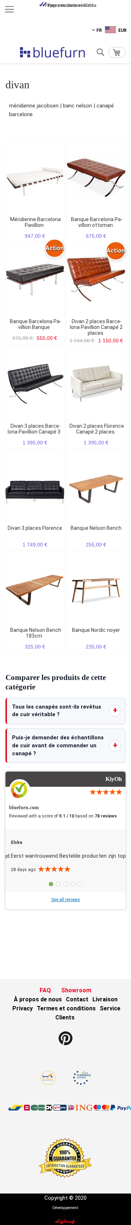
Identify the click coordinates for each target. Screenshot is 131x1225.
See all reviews (65, 899)
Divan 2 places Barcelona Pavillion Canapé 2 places (96, 327)
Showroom (76, 990)
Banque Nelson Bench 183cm (35, 633)
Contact (77, 999)
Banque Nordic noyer (96, 630)
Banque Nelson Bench (96, 528)
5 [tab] (80, 884)
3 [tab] (65, 884)
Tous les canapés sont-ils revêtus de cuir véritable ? (56, 711)
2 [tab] (58, 884)
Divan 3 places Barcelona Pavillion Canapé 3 (34, 429)
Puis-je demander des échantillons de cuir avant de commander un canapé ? (58, 745)
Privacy (22, 1008)
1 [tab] (51, 884)
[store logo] (52, 52)
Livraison (105, 999)
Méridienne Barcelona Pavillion (35, 222)
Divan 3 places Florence (35, 528)
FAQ (45, 990)
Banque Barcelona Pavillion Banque (35, 324)
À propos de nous (38, 999)
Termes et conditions (66, 1008)
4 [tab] (73, 884)
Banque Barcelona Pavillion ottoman (97, 222)
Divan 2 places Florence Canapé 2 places (97, 429)
